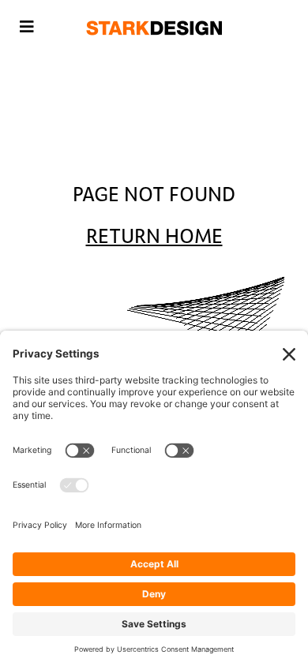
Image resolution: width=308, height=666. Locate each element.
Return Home (154, 236)
